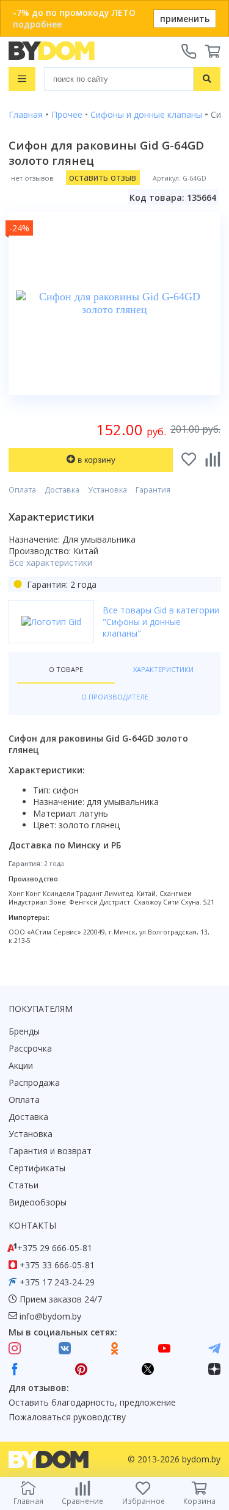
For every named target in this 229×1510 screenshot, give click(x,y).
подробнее (37, 24)
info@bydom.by (50, 1316)
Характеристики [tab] (163, 669)
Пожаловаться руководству (67, 1417)
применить (184, 18)
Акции (21, 1065)
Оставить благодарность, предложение (92, 1402)
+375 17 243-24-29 (57, 1282)
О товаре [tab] (66, 669)
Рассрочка (30, 1048)
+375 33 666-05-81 (57, 1265)
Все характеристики (50, 562)
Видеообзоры (38, 1202)
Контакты (32, 1225)
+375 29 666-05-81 (54, 1248)
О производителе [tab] (114, 696)
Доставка (62, 490)
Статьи (23, 1185)
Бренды (24, 1031)
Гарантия (153, 490)
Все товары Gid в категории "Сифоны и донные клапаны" (161, 621)
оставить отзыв (102, 177)
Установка (107, 490)
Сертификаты (37, 1168)
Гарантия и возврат (50, 1151)
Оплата (22, 490)
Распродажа (34, 1082)
